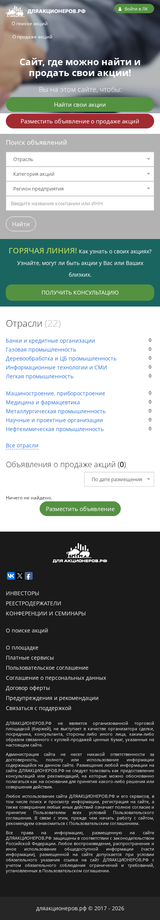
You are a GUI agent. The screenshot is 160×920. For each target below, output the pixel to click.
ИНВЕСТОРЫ (22, 593)
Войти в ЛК (135, 9)
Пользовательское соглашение (47, 667)
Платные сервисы (30, 657)
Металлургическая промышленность (56, 411)
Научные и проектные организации (54, 420)
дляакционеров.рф (61, 908)
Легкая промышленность (39, 376)
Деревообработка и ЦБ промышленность (61, 358)
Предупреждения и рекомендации (52, 698)
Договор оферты (28, 687)
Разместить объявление (80, 509)
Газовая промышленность (41, 349)
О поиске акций (30, 23)
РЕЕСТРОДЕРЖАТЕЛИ (33, 603)
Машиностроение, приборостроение (55, 393)
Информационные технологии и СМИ (56, 367)
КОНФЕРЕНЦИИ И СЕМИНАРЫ (46, 613)
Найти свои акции (80, 104)
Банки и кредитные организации (50, 340)
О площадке (22, 647)
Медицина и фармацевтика (43, 402)
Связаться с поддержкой (38, 708)
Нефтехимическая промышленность (55, 429)
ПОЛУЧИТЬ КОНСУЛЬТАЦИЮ (80, 292)
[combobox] (80, 203)
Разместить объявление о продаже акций (80, 121)
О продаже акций (32, 36)
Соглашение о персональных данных (56, 677)
